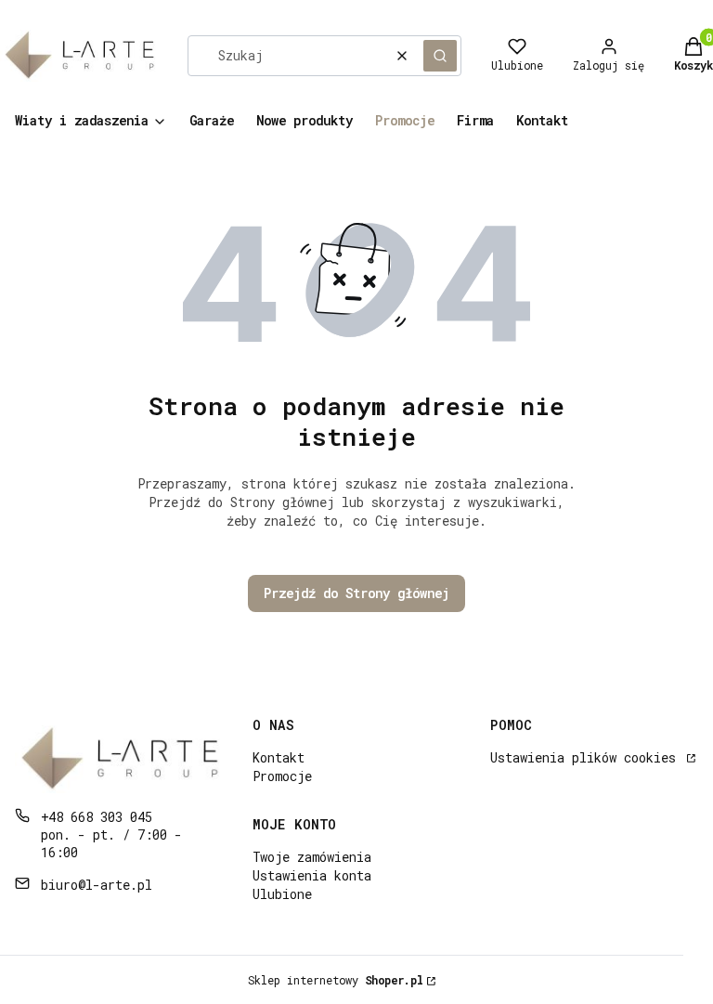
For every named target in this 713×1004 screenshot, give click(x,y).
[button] (440, 56)
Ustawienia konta (312, 875)
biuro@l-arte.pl (96, 884)
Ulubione (282, 894)
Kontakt (279, 757)
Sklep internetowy (335, 979)
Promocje (282, 776)
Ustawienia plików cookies (586, 757)
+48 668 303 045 (96, 817)
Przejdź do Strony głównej (356, 593)
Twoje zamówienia (312, 857)
